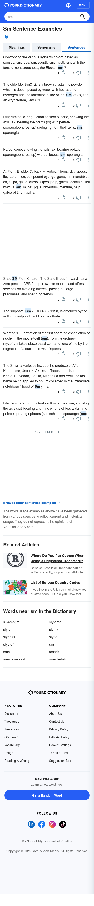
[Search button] (82, 16)
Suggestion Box (60, 760)
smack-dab (57, 659)
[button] (68, 5)
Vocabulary (12, 745)
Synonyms (46, 47)
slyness (9, 636)
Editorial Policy (59, 737)
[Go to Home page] (23, 5)
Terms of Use (58, 753)
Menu (83, 5)
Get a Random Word (47, 795)
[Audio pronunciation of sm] (6, 36)
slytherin (9, 644)
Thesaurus (11, 721)
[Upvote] (63, 73)
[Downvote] (78, 73)
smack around (14, 659)
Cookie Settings (60, 745)
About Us (55, 713)
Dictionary (11, 713)
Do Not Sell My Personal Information (47, 841)
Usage (8, 753)
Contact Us (56, 721)
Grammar (11, 737)
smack (54, 651)
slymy (53, 629)
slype (53, 636)
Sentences (76, 47)
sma (6, 651)
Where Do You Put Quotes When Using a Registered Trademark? (57, 558)
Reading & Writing (16, 760)
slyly (6, 629)
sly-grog (55, 621)
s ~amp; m (11, 621)
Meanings (17, 47)
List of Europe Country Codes (55, 582)
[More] (88, 72)
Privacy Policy (58, 729)
